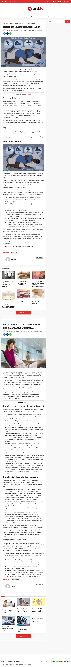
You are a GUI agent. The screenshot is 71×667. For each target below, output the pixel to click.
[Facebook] (51, 1)
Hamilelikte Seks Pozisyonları (21, 283)
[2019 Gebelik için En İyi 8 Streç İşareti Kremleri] (8, 295)
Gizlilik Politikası (23, 664)
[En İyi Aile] (35, 9)
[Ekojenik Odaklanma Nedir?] (8, 620)
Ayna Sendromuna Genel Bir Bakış (37, 620)
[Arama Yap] (48, 2)
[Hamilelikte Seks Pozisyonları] (23, 275)
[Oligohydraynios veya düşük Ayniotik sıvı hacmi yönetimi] (23, 602)
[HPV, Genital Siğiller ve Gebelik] (8, 602)
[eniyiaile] (8, 259)
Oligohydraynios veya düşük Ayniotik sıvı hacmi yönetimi (23, 611)
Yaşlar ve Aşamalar (52, 16)
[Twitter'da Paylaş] (7, 33)
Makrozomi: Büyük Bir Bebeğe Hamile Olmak (38, 610)
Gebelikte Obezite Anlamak (37, 302)
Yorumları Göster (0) (23, 312)
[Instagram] (55, 1)
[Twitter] (53, 1)
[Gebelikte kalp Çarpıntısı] (8, 275)
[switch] (60, 2)
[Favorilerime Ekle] (17, 69)
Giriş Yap (67, 1)
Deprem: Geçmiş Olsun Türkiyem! (12, 1)
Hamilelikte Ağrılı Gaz (23, 302)
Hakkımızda (5, 664)
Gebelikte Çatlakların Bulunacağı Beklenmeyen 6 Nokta (38, 284)
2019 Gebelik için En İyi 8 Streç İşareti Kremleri (8, 306)
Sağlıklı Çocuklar (34, 16)
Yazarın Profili (39, 257)
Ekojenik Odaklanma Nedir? (7, 629)
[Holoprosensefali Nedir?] (23, 621)
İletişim (29, 664)
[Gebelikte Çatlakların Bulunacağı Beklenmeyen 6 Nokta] (38, 275)
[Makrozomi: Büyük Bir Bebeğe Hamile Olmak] (38, 602)
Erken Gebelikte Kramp (15, 579)
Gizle (29, 94)
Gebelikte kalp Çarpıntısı (6, 285)
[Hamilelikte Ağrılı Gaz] (23, 293)
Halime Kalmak (18, 16)
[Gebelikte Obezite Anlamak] (38, 293)
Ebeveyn (42, 16)
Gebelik (26, 16)
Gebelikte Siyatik (14, 252)
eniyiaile (8, 30)
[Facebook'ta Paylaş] (4, 33)
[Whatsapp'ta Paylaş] (10, 33)
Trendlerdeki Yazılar (13, 664)
